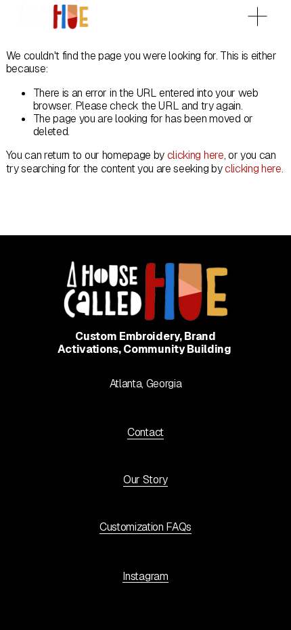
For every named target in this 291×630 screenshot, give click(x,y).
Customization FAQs (145, 526)
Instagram (145, 576)
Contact (145, 432)
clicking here (195, 155)
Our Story (145, 479)
